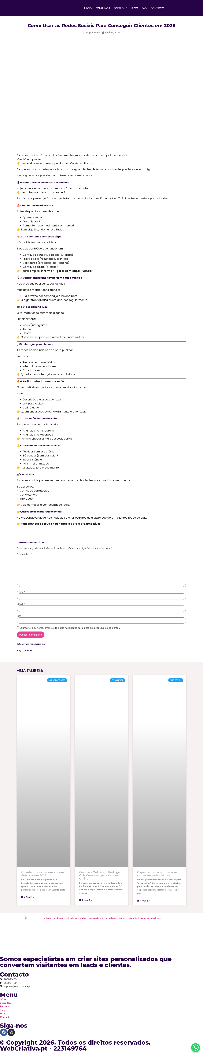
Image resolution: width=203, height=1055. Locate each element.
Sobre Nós (103, 8)
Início (88, 8)
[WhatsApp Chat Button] (195, 1047)
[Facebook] (3, 1032)
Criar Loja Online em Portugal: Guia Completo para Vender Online (100, 875)
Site (19, 616)
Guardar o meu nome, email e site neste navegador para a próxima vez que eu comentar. (69, 628)
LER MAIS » (27, 897)
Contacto (157, 8)
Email (21, 604)
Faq (144, 8)
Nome (21, 592)
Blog (134, 8)
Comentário (24, 554)
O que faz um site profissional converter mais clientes (157, 874)
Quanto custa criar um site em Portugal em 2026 (42, 874)
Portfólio (121, 8)
